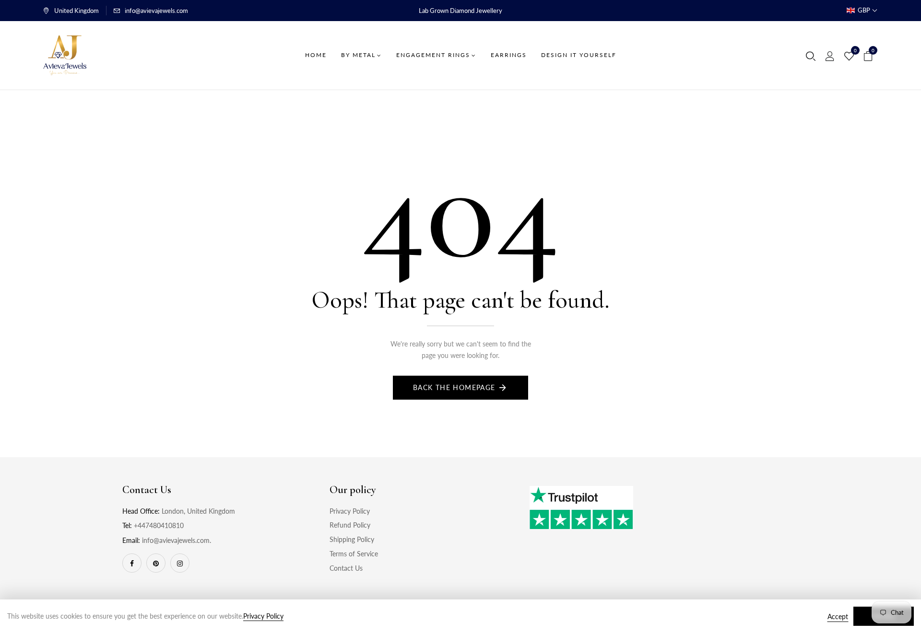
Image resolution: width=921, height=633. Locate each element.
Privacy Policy (350, 511)
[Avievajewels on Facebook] (132, 563)
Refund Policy (350, 525)
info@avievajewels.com (156, 10)
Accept (837, 616)
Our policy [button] (353, 490)
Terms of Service (354, 554)
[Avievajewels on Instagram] (179, 563)
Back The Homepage (454, 387)
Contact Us (346, 568)
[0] (849, 56)
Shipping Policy (352, 539)
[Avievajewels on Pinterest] (155, 563)
